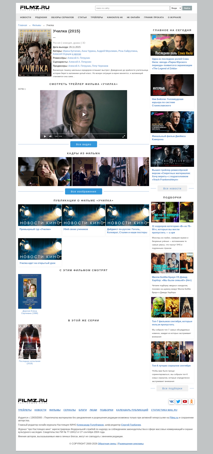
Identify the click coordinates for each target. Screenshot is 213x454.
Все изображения (83, 191)
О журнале (174, 17)
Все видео (83, 144)
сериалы (69, 410)
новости (25, 17)
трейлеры (97, 17)
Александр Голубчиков (90, 425)
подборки (106, 410)
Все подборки (172, 388)
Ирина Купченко (71, 51)
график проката (154, 17)
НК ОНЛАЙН (133, 17)
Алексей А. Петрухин (79, 58)
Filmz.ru (174, 417)
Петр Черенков (100, 66)
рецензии (41, 17)
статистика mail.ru (164, 410)
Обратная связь (107, 443)
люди (93, 410)
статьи (82, 17)
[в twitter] (178, 401)
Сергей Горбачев (131, 425)
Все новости (172, 188)
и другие (76, 54)
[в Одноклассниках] (191, 401)
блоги (83, 410)
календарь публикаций (132, 410)
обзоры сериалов (62, 17)
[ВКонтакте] (171, 401)
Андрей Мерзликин (107, 51)
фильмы (55, 410)
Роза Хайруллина (127, 51)
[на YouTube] (184, 401)
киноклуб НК (115, 17)
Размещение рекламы (131, 443)
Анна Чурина (89, 51)
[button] (145, 171)
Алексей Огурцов (62, 54)
